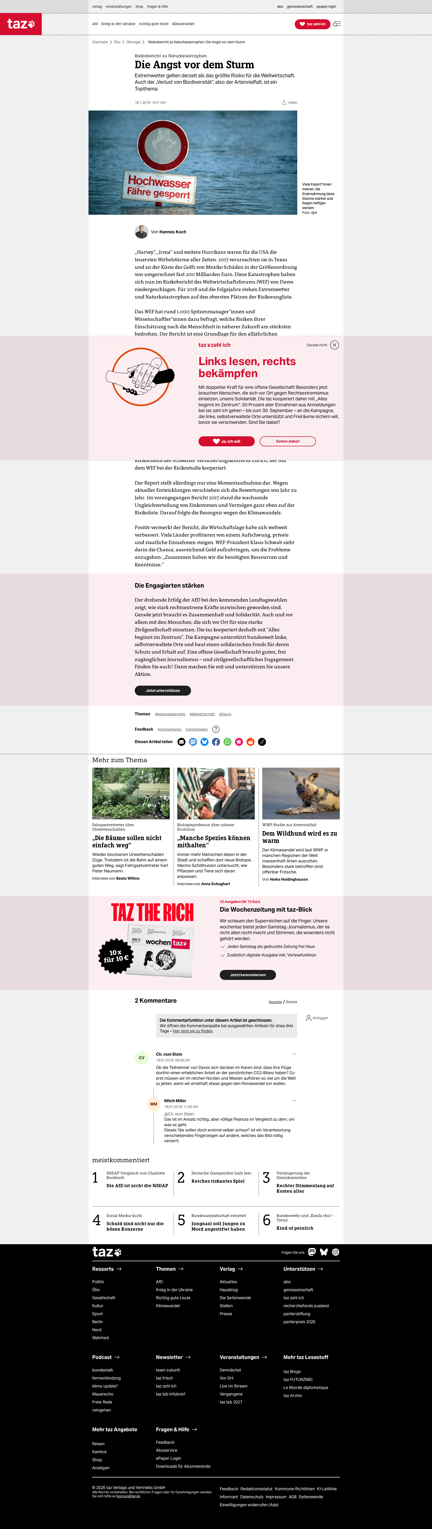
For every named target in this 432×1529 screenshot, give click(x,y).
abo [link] (280, 6)
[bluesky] (324, 1254)
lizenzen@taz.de (128, 1496)
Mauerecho (103, 1394)
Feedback (165, 1442)
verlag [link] (97, 6)
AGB (293, 1496)
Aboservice (166, 1450)
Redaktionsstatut (257, 1488)
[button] (337, 24)
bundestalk (102, 1370)
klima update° (105, 1386)
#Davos (225, 714)
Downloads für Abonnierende (183, 1466)
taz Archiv (293, 1395)
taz (107, 1252)
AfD (159, 1281)
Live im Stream (234, 1386)
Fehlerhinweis (197, 729)
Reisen (98, 1443)
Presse (226, 1313)
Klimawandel (168, 1305)
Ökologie (133, 42)
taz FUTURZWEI (298, 1379)
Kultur (98, 1305)
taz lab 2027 (231, 1402)
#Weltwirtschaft (203, 714)
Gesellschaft (103, 1297)
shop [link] (139, 6)
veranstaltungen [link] (119, 6)
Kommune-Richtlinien (295, 1488)
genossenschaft (298, 1289)
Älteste (291, 1002)
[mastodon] (312, 1254)
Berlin (97, 1321)
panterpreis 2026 (300, 1321)
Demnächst (230, 1370)
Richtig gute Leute (173, 1297)
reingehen (101, 1410)
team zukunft (168, 1370)
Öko (117, 42)
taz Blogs (292, 1371)
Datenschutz (252, 1496)
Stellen (226, 1305)
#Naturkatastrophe (170, 714)
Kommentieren (170, 729)
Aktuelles (228, 1281)
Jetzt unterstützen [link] (163, 690)
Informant (229, 1496)
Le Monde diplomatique (306, 1387)
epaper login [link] (326, 6)
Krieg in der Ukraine (174, 1289)
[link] (96, 24)
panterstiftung (297, 1313)
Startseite (100, 42)
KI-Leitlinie (327, 1488)
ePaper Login (168, 1458)
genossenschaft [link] (300, 6)
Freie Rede (102, 1402)
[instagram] (336, 1254)
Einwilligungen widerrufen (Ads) (249, 1504)
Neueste (275, 1002)
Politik (98, 1281)
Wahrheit (100, 1337)
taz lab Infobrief (170, 1394)
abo (287, 1281)
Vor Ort (227, 1378)
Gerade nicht (317, 345)
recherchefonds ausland (306, 1305)
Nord (97, 1329)
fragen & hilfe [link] (157, 6)
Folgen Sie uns (293, 1252)
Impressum (277, 1496)
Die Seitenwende (235, 1297)
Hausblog (229, 1289)
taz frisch (164, 1378)
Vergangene (231, 1394)
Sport (97, 1313)
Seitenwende (311, 1496)
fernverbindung (106, 1378)
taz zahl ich (294, 1297)
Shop (97, 1459)
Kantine (99, 1451)
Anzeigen (101, 1467)
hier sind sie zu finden (192, 1031)
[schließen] (335, 345)
